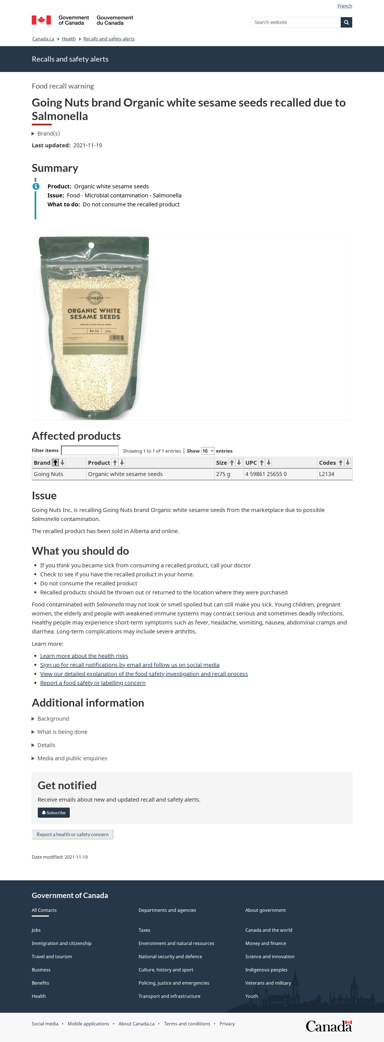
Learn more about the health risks (84, 656)
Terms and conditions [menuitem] (187, 1024)
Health (69, 39)
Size (221, 462)
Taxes (144, 930)
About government (265, 910)
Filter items (45, 450)
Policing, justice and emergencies (174, 983)
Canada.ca (43, 39)
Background (53, 718)
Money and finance (265, 943)
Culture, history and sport (166, 970)
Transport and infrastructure (169, 996)
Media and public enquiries (72, 758)
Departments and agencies (167, 910)
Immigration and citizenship (62, 943)
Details (46, 745)
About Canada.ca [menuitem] (137, 1024)
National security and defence (170, 956)
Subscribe (55, 812)
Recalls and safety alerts (109, 39)
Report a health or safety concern (73, 834)
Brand (42, 462)
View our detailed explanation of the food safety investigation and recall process (144, 674)
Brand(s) (48, 133)
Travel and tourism (52, 956)
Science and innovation (270, 956)
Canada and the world (268, 930)
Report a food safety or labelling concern (93, 683)
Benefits (40, 983)
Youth (251, 996)
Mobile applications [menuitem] (88, 1024)
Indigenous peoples (266, 970)
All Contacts (44, 910)
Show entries (209, 451)
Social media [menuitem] (45, 1024)
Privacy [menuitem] (227, 1024)
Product (99, 462)
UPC (251, 462)
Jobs (36, 930)
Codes (327, 462)
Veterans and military (268, 983)
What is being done (62, 732)
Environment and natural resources (176, 943)
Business (41, 970)
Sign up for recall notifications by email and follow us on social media (130, 665)
